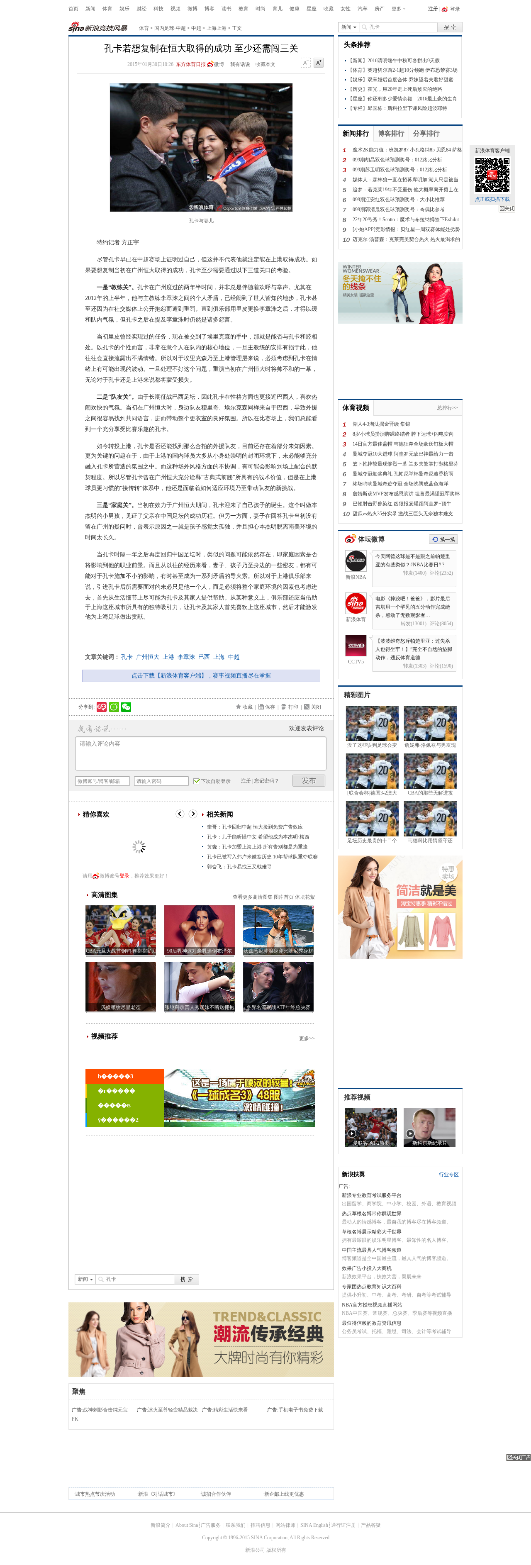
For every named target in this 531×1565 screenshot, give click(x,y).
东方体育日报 (191, 64)
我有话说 (240, 64)
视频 (175, 9)
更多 (397, 9)
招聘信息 (260, 1525)
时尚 (261, 9)
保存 (270, 707)
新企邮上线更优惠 (284, 1494)
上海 (219, 657)
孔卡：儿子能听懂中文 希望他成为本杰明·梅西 (258, 837)
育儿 (278, 9)
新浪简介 (161, 1525)
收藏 (329, 9)
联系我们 (236, 1525)
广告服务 (211, 1525)
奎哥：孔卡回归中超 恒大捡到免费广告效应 (255, 827)
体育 (107, 9)
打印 (293, 707)
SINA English (314, 1525)
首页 (73, 9)
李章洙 (186, 657)
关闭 (507, 208)
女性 (346, 9)
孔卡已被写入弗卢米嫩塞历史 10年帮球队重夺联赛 (262, 857)
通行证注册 (343, 1525)
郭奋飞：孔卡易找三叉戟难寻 (239, 867)
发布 (309, 780)
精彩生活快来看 (230, 1410)
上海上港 (217, 28)
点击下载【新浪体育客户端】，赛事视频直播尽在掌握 (201, 676)
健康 (295, 9)
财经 (141, 9)
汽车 (363, 9)
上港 (168, 657)
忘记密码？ (266, 781)
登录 (124, 876)
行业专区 (449, 1174)
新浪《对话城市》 (158, 1494)
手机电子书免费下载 (300, 1410)
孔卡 (127, 657)
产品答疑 (371, 1525)
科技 (158, 9)
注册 (433, 9)
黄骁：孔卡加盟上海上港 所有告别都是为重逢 (257, 847)
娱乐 (124, 9)
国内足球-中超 (170, 28)
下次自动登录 (216, 781)
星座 (312, 9)
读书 (226, 9)
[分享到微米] (102, 707)
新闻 (90, 9)
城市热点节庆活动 (95, 1494)
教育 (243, 9)
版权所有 (276, 1550)
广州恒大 (147, 657)
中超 (196, 28)
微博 (192, 9)
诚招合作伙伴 (216, 1494)
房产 (380, 9)
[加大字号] (319, 63)
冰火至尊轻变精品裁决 (173, 1410)
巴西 (204, 657)
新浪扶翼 (353, 1174)
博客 (209, 9)
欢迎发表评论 (306, 728)
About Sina (186, 1525)
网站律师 (285, 1525)
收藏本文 (265, 64)
